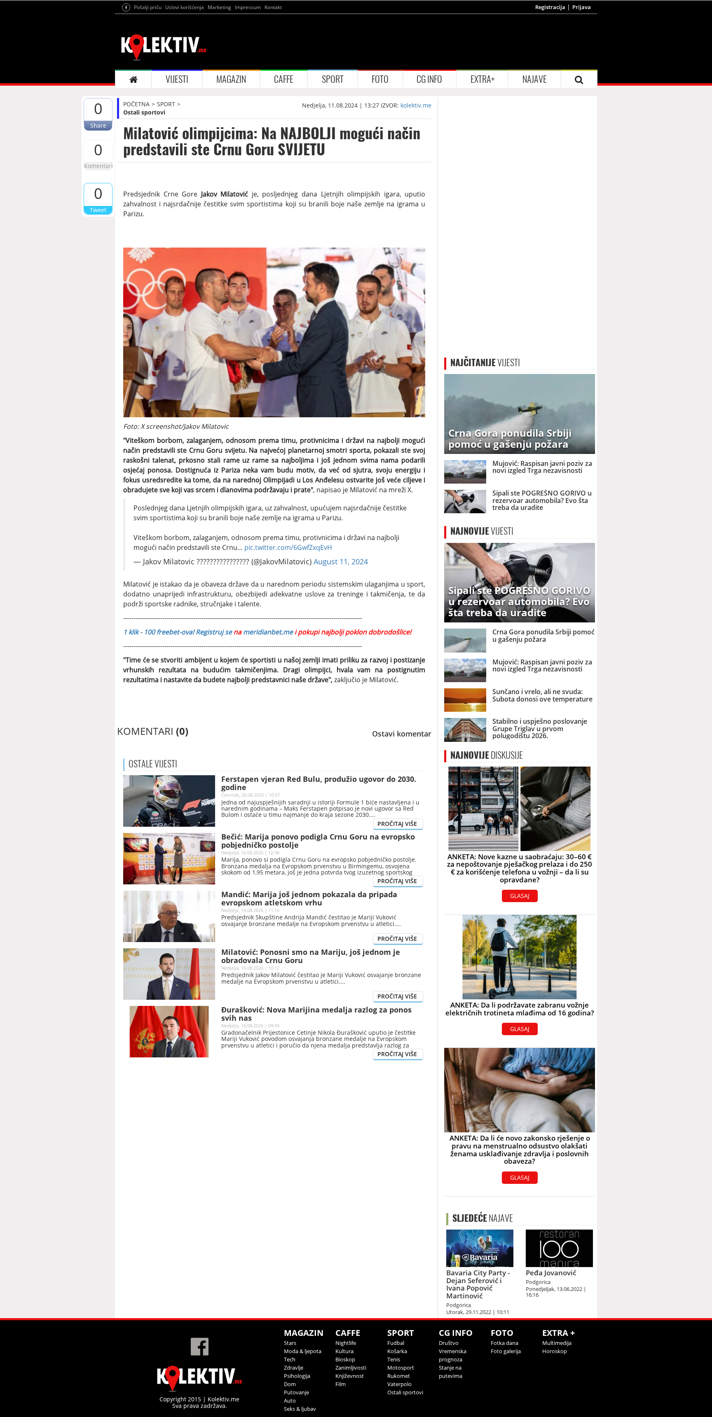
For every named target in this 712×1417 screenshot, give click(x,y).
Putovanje (296, 1392)
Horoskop (554, 1351)
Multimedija (556, 1343)
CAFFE (283, 79)
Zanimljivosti (350, 1367)
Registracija (550, 7)
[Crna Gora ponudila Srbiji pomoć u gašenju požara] (519, 413)
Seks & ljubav (300, 1408)
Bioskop (345, 1359)
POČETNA (136, 104)
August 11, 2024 (341, 561)
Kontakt (273, 7)
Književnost (349, 1376)
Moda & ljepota (302, 1351)
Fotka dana (504, 1343)
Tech (289, 1359)
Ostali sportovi (144, 112)
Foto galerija (506, 1351)
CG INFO (429, 79)
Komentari (98, 166)
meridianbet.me (268, 631)
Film (340, 1384)
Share (98, 125)
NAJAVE (534, 79)
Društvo (449, 1343)
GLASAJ (519, 896)
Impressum (248, 7)
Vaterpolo (399, 1384)
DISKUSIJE (486, 755)
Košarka (397, 1351)
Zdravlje (293, 1367)
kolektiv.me (415, 105)
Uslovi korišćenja (184, 7)
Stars (290, 1343)
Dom (290, 1384)
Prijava (581, 7)
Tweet (98, 210)
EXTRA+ (482, 79)
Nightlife (345, 1343)
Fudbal (395, 1343)
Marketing (219, 7)
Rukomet (398, 1376)
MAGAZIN (231, 79)
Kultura (344, 1351)
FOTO (380, 79)
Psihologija (297, 1376)
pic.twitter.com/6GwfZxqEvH (288, 547)
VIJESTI (177, 79)
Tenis (393, 1359)
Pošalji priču (148, 7)
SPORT (333, 79)
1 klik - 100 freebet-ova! (158, 631)
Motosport (400, 1367)
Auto (290, 1400)
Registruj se (214, 631)
